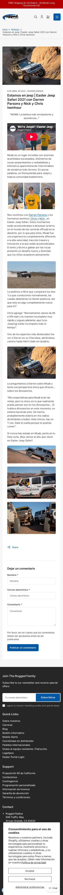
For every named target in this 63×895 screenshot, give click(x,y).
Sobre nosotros (11, 720)
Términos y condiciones (16, 797)
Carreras (7, 724)
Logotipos (8, 752)
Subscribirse (48, 697)
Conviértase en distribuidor (18, 740)
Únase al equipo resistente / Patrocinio (24, 748)
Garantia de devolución (15, 793)
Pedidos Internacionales (16, 744)
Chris (34, 218)
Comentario (14, 604)
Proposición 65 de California (18, 773)
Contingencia (10, 781)
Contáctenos (9, 777)
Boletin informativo (13, 732)
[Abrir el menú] (57, 17)
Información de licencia (16, 789)
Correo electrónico (18, 589)
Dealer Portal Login (13, 757)
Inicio (5, 29)
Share (15, 547)
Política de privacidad (33, 862)
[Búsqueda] (35, 17)
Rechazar (30, 879)
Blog (5, 728)
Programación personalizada (18, 785)
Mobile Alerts (10, 736)
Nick (42, 218)
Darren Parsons (38, 214)
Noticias (15, 29)
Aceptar (29, 870)
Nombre (12, 575)
